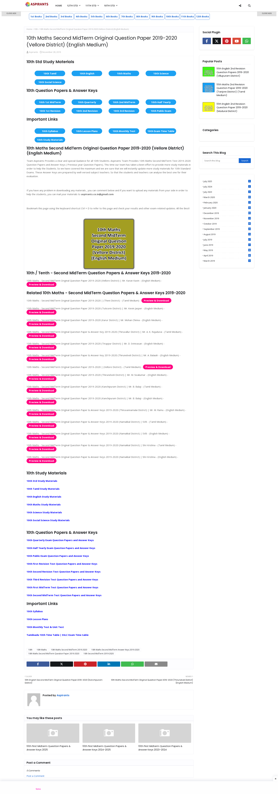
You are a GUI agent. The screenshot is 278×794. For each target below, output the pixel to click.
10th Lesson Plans (87, 131)
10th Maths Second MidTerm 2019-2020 (69, 649)
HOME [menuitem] (58, 5)
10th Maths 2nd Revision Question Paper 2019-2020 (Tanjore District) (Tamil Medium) (232, 90)
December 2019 (227, 213)
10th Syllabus (50, 131)
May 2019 (227, 250)
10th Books (172, 16)
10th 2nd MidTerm (124, 102)
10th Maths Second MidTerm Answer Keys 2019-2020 (115, 649)
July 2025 (227, 181)
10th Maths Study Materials (44, 504)
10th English (87, 73)
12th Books (202, 16)
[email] (156, 664)
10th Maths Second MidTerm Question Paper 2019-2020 (53, 653)
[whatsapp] (132, 664)
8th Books (142, 16)
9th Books (157, 16)
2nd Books (51, 16)
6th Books (112, 16)
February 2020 (227, 202)
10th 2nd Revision (87, 110)
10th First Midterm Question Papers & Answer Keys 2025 (48, 747)
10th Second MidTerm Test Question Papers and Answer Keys (64, 595)
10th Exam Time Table (161, 131)
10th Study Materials (50, 139)
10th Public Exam (161, 110)
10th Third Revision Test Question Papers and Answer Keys (62, 579)
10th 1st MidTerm (50, 102)
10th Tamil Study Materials (43, 488)
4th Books (81, 16)
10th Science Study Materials (44, 512)
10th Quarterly (87, 102)
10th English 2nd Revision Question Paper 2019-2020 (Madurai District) (232, 107)
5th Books (96, 16)
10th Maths (124, 73)
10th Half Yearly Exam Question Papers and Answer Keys (61, 548)
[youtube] (236, 41)
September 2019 (227, 229)
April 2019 (227, 255)
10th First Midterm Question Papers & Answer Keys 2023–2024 (160, 747)
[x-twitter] (61, 664)
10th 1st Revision (49, 110)
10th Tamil (49, 73)
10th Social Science (49, 82)
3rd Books (66, 16)
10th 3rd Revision (123, 110)
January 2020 (227, 207)
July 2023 (227, 191)
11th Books (187, 16)
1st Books (36, 16)
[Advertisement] (11, 62)
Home (29, 29)
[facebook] (38, 664)
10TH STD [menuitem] (109, 5)
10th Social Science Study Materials (48, 520)
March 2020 (227, 197)
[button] (11, 13)
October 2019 (227, 223)
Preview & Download (41, 284)
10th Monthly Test (124, 131)
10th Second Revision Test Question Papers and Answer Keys (64, 571)
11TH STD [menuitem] (90, 5)
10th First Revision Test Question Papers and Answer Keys (62, 563)
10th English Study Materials (44, 496)
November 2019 (227, 218)
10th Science (161, 73)
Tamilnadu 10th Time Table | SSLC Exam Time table (57, 634)
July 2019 (227, 239)
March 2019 (227, 260)
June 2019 (227, 244)
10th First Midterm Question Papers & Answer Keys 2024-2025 (104, 747)
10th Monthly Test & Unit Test (45, 627)
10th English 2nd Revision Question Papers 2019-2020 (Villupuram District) (233, 72)
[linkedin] (108, 664)
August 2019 (227, 234)
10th (36, 29)
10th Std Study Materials (42, 480)
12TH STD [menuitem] (72, 5)
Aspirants (33, 52)
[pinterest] (85, 664)
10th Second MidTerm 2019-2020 (98, 653)
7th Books (127, 16)
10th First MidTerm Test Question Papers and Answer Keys (62, 587)
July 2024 (227, 186)
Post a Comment (35, 775)
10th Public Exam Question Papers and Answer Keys (58, 555)
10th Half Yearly (161, 102)
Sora (38, 788)
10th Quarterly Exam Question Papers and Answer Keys (60, 540)
